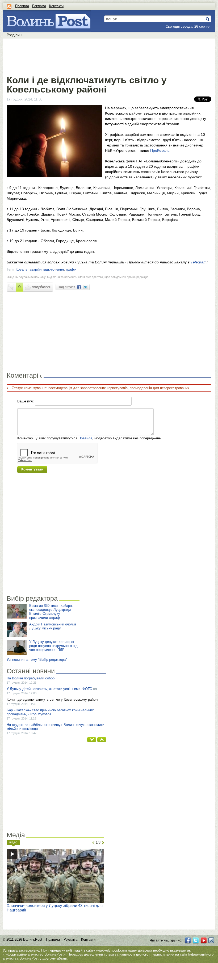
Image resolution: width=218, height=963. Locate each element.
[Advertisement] (109, 56)
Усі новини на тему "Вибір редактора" (37, 660)
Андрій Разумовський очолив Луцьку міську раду (53, 626)
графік (71, 269)
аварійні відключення (47, 269)
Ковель (21, 269)
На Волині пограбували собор (30, 678)
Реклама (39, 6)
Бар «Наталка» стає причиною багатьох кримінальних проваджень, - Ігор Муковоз (50, 712)
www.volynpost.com (111, 950)
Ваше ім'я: (25, 401)
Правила (22, 6)
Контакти (56, 6)
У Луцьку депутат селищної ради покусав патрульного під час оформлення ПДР (53, 646)
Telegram (199, 262)
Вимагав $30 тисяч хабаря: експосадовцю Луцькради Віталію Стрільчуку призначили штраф (51, 612)
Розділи (15, 35)
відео (13, 842)
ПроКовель (159, 150)
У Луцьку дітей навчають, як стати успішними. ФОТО (49, 689)
